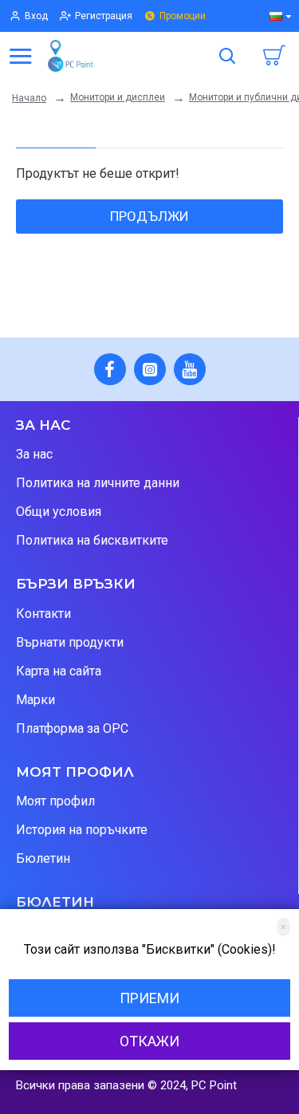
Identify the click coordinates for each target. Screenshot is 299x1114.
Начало (29, 98)
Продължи (149, 216)
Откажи (149, 1041)
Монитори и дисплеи (117, 97)
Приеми (149, 998)
